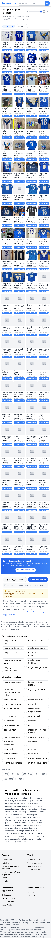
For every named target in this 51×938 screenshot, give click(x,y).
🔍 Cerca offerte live (38, 579)
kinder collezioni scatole (35, 683)
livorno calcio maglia (13, 762)
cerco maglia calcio (30, 627)
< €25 (5, 774)
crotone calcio (34, 716)
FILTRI (8, 26)
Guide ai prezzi (8, 859)
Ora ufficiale (7, 905)
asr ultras (32, 741)
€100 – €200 (40, 774)
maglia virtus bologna (34, 661)
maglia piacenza (11, 753)
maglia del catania (36, 640)
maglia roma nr (15, 627)
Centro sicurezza (8, 898)
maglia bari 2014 (35, 699)
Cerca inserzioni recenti (37, 593)
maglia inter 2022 (11, 652)
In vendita (9, 3)
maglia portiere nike (13, 648)
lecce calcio (9, 749)
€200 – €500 (8, 779)
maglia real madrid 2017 (12, 661)
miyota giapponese (36, 689)
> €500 (19, 779)
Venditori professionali (36, 866)
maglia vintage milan (37, 667)
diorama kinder (18, 622)
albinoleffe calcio (11, 708)
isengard (32, 720)
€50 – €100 (27, 774)
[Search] (47, 3)
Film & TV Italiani (13, 19)
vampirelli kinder (11, 725)
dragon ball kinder (36, 737)
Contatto (30, 892)
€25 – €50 (15, 774)
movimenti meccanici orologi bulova (12, 692)
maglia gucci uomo (36, 648)
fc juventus (9, 720)
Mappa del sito (8, 902)
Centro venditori (33, 870)
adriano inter (10, 729)
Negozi (4, 878)
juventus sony (10, 758)
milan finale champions (9, 743)
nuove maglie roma (12, 704)
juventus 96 (31, 622)
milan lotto (33, 749)
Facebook (31, 895)
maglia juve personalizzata (10, 669)
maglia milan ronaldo (15, 624)
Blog (29, 899)
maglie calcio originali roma (34, 710)
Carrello (5, 881)
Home (5, 19)
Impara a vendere (34, 863)
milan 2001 (33, 753)
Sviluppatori (7, 895)
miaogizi (32, 704)
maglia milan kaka (12, 737)
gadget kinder (10, 699)
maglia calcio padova (37, 758)
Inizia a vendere (33, 859)
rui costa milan (10, 716)
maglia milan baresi (12, 682)
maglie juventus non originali (37, 731)
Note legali (6, 863)
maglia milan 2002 (33, 624)
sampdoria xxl (13, 629)
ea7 (29, 725)
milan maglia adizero (37, 762)
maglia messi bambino (34, 654)
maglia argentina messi (11, 642)
